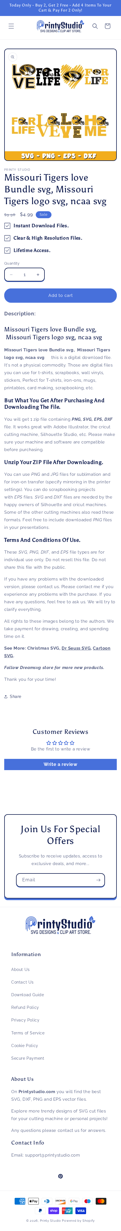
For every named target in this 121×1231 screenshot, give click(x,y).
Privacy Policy (25, 1020)
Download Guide (27, 995)
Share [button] (15, 696)
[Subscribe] (98, 880)
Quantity (11, 263)
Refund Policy (25, 1007)
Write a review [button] (60, 764)
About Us (20, 969)
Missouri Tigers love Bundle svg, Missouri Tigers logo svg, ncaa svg (54, 333)
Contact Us (22, 982)
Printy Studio (50, 1221)
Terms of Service (28, 1033)
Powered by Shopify (78, 1221)
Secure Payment (27, 1058)
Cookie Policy (24, 1045)
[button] (11, 26)
